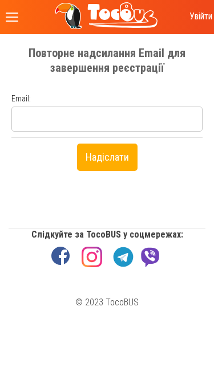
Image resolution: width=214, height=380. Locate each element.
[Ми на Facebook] (60, 257)
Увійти (200, 16)
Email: (21, 98)
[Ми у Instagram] (92, 257)
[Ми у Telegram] (123, 257)
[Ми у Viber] (150, 253)
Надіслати (107, 157)
